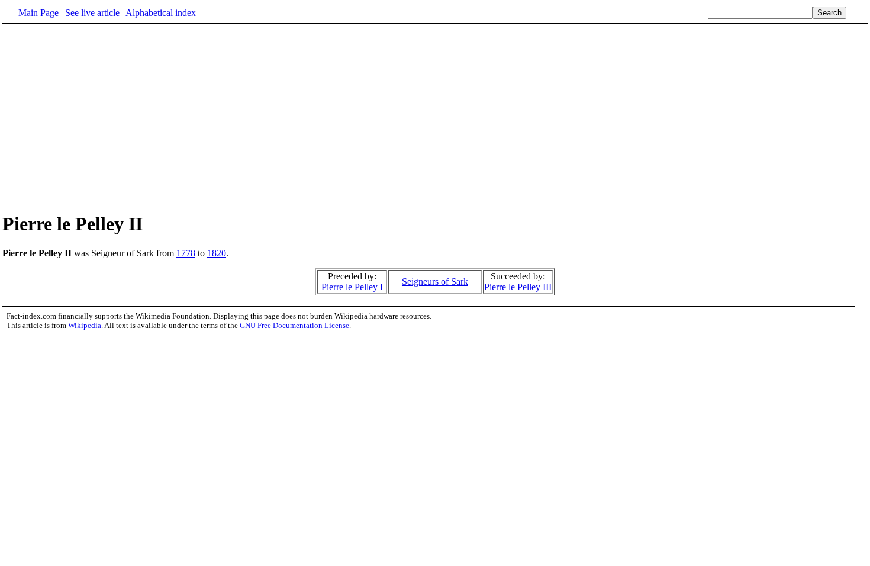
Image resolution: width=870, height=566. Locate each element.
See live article (92, 13)
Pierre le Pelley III (518, 287)
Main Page (38, 13)
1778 (185, 253)
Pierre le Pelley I (352, 287)
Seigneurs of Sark (435, 281)
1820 (216, 253)
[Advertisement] (435, 118)
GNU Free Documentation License (294, 325)
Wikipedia (84, 325)
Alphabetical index (160, 13)
